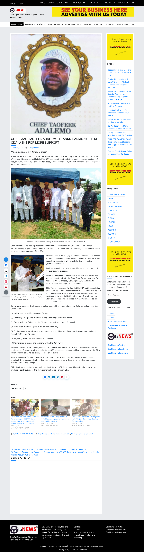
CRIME (59, 3)
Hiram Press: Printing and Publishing (118, 326)
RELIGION (107, 3)
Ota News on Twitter (116, 345)
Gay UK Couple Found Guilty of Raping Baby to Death (120, 152)
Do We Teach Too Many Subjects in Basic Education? (120, 127)
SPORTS (111, 238)
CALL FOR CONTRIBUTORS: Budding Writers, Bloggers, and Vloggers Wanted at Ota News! (120, 143)
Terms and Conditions (79, 550)
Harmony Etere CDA (63, 434)
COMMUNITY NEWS (20, 434)
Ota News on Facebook (118, 349)
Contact (111, 313)
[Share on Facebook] (45, 377)
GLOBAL (111, 218)
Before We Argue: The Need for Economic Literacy (119, 120)
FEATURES (87, 3)
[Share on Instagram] (58, 377)
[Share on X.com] (49, 377)
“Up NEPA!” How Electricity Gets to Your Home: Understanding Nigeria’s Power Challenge (119, 95)
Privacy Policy (64, 550)
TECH (66, 3)
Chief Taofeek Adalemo (46, 434)
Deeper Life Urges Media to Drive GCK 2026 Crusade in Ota (119, 72)
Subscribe (114, 302)
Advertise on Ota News (117, 321)
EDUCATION (76, 3)
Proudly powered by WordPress (53, 546)
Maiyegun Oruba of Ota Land (82, 434)
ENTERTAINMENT (120, 3)
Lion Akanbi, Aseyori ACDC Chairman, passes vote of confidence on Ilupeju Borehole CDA (49, 449)
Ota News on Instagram (118, 353)
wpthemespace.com (95, 546)
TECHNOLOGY (114, 242)
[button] (66, 377)
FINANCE (112, 214)
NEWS (42, 3)
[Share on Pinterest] (62, 377)
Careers (111, 317)
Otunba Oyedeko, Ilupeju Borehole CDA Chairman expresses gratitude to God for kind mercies (55, 419)
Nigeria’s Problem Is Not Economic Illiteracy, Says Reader (118, 112)
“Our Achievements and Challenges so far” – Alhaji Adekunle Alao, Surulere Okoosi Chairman (86, 419)
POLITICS (51, 3)
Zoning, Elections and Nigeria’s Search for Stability (120, 133)
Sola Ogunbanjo (33, 148)
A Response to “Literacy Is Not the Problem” (119, 104)
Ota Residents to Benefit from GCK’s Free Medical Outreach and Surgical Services (118, 83)
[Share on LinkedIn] (53, 377)
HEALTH (97, 3)
